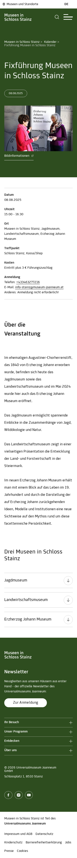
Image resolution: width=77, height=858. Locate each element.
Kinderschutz (13, 842)
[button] (57, 17)
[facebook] (8, 795)
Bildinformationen (17, 156)
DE (66, 4)
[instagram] (19, 795)
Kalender (50, 42)
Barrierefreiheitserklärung (44, 842)
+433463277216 (28, 282)
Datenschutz (44, 834)
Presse (9, 851)
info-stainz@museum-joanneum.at (39, 287)
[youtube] (29, 795)
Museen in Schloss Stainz (22, 42)
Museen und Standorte (22, 4)
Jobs (68, 842)
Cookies (22, 851)
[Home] (18, 17)
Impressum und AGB (18, 834)
